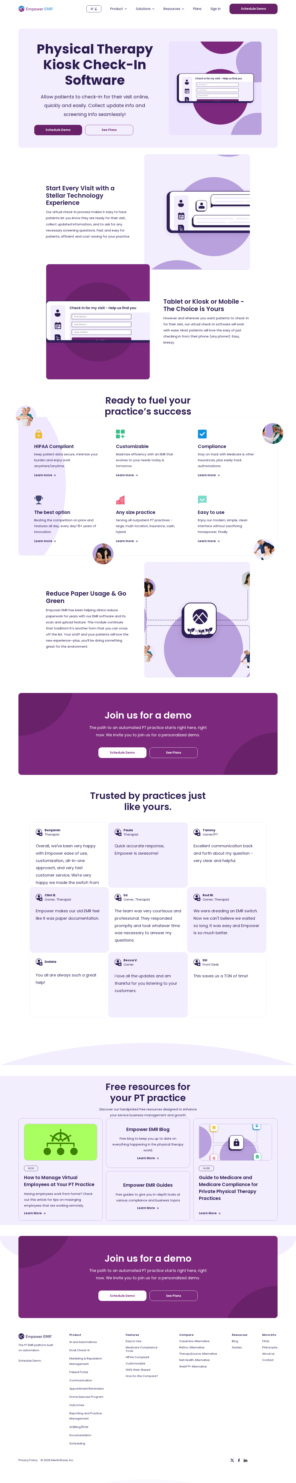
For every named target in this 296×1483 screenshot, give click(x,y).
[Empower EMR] (36, 8)
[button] (118, 9)
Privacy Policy (27, 1460)
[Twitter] (232, 1460)
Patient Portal (78, 1372)
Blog (235, 1341)
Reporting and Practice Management (85, 1415)
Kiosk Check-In (79, 1350)
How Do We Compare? (142, 1376)
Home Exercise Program (86, 1397)
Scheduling (77, 1443)
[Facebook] (239, 1460)
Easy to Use (133, 1341)
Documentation (80, 1435)
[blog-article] (60, 1142)
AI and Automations (83, 1342)
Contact (267, 1360)
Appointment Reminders (86, 1388)
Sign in (215, 9)
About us (268, 1353)
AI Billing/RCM (78, 1427)
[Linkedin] (245, 1460)
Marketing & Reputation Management (85, 1361)
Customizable (135, 1363)
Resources (239, 1334)
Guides (237, 1347)
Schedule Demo (29, 1360)
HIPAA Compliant (137, 1357)
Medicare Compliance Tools (142, 1349)
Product (75, 1334)
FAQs (265, 1341)
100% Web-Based (138, 1369)
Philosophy (270, 1347)
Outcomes (76, 1405)
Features (132, 1334)
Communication (80, 1380)
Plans (197, 9)
